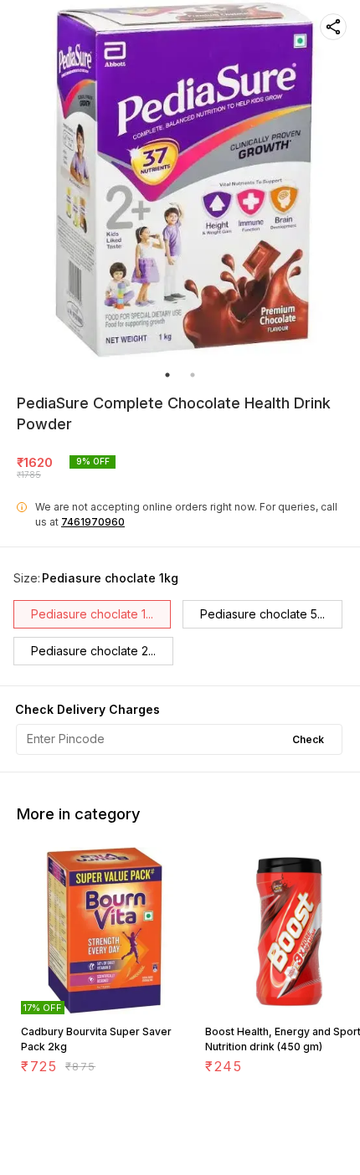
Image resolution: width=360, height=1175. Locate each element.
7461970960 (93, 522)
